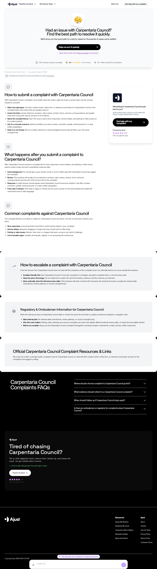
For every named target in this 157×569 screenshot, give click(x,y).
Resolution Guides (121, 534)
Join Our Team (145, 530)
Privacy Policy (145, 534)
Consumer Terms (146, 542)
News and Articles (121, 538)
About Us (114, 4)
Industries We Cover (122, 526)
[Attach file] (33, 565)
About (143, 522)
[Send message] (123, 565)
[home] (12, 4)
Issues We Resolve (121, 522)
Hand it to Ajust (19, 473)
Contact (143, 526)
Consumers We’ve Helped (124, 530)
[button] (27, 4)
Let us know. (50, 76)
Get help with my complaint (135, 4)
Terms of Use (145, 538)
